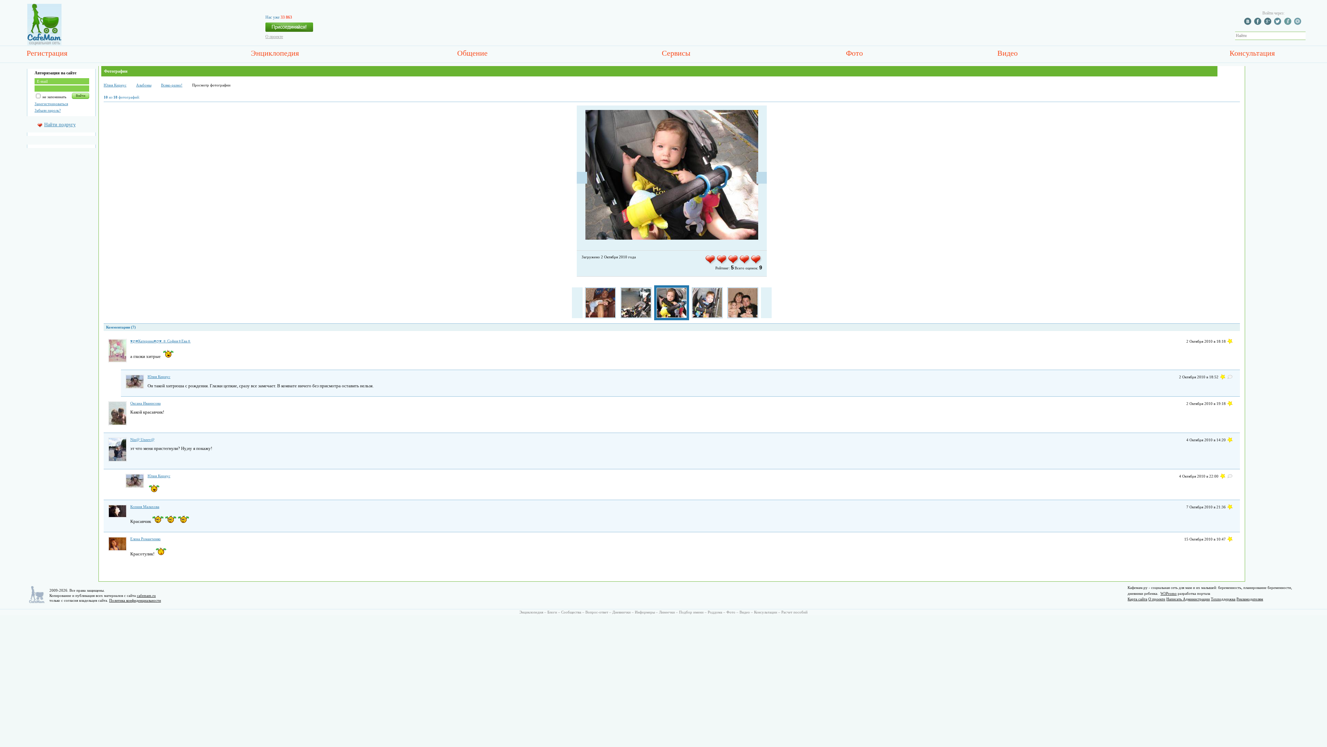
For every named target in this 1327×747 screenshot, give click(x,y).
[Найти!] (1309, 35)
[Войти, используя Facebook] (1258, 23)
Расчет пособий (794, 612)
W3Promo (1168, 593)
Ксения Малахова (144, 507)
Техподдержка (1223, 599)
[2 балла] (722, 263)
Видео (1007, 53)
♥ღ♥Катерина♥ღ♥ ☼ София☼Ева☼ (160, 341)
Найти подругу (60, 124)
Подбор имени (691, 612)
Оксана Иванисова (145, 403)
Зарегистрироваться (51, 104)
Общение (472, 53)
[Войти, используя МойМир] (1298, 23)
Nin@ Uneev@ (142, 439)
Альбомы (143, 85)
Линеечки (667, 612)
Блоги (552, 612)
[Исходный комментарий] (1230, 377)
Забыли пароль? (48, 110)
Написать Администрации (1188, 599)
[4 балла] (745, 263)
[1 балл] (710, 263)
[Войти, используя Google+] (1268, 23)
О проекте (274, 36)
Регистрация (47, 53)
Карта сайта (1137, 599)
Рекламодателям (1249, 599)
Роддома (715, 612)
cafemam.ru (146, 595)
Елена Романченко (145, 539)
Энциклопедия (275, 53)
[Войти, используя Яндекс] (1288, 23)
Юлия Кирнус (115, 85)
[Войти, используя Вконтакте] (1248, 23)
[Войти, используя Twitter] (1278, 23)
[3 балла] (733, 263)
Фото (854, 53)
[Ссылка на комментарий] (1230, 341)
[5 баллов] (756, 263)
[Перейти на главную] (44, 44)
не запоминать (53, 97)
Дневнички (621, 612)
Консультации (765, 612)
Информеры (645, 612)
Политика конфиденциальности (135, 600)
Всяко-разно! (171, 85)
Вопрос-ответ (596, 612)
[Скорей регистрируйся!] (289, 29)
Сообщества (571, 612)
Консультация (1252, 53)
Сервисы (676, 53)
